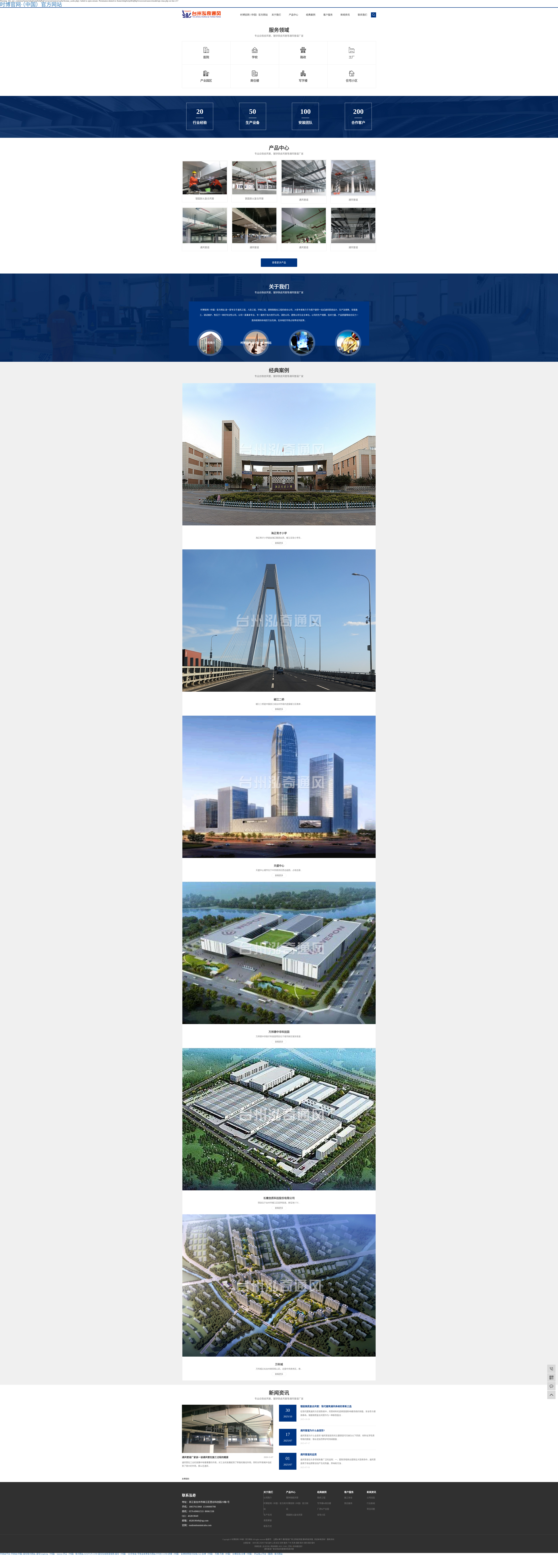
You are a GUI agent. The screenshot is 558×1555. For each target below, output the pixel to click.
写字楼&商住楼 (324, 1503)
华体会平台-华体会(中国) (11, 1554)
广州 (289, 1543)
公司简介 (268, 1498)
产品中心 (293, 15)
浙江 (258, 1543)
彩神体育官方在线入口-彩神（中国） (197, 1554)
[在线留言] (551, 1386)
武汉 (277, 1543)
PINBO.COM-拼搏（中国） (168, 1554)
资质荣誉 (268, 1520)
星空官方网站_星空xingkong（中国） (39, 1554)
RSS (280, 1546)
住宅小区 (321, 1515)
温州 (270, 1543)
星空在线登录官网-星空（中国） (112, 1554)
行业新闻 (371, 1503)
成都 (297, 1543)
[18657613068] (551, 1369)
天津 (293, 1543)
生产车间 (268, 1515)
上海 (274, 1543)
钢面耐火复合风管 (294, 1515)
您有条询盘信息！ (296, 1546)
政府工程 (321, 1498)
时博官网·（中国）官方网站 (31, 5)
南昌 (309, 1543)
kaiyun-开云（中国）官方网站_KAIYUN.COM (77, 1554)
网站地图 (274, 1546)
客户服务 (328, 15)
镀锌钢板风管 (292, 1498)
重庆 (285, 1543)
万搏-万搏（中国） (223, 1554)
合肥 (305, 1543)
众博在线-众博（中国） (242, 1554)
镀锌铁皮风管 (308, 1539)
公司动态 (371, 1498)
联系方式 (268, 1526)
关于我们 (276, 15)
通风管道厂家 (287, 1539)
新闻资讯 (345, 15)
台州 (254, 1543)
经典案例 (310, 15)
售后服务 (348, 1503)
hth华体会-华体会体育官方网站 (142, 1554)
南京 (301, 1543)
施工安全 (348, 1498)
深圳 (281, 1543)
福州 (313, 1543)
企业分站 (266, 1546)
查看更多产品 (279, 262)
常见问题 (371, 1509)
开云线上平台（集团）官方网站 (268, 1554)
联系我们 (362, 15)
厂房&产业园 (323, 1509)
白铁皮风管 (297, 1539)
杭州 (262, 1543)
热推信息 (257, 1546)
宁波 (266, 1543)
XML (285, 1546)
